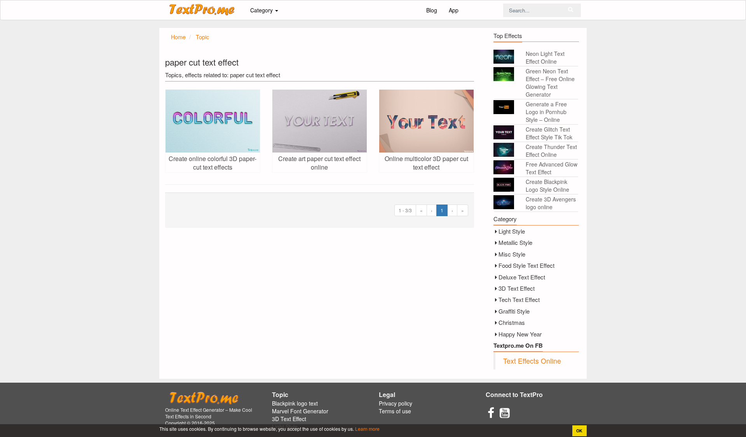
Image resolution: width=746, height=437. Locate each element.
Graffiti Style (514, 311)
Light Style (511, 231)
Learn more (367, 428)
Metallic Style (515, 242)
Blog (431, 10)
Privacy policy (395, 403)
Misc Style (511, 254)
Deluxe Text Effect (521, 277)
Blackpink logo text (295, 403)
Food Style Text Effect (526, 265)
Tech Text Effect (519, 299)
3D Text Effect (516, 288)
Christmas (511, 322)
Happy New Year (520, 334)
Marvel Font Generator (300, 411)
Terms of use (395, 411)
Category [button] (262, 10)
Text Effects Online (532, 361)
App (453, 10)
